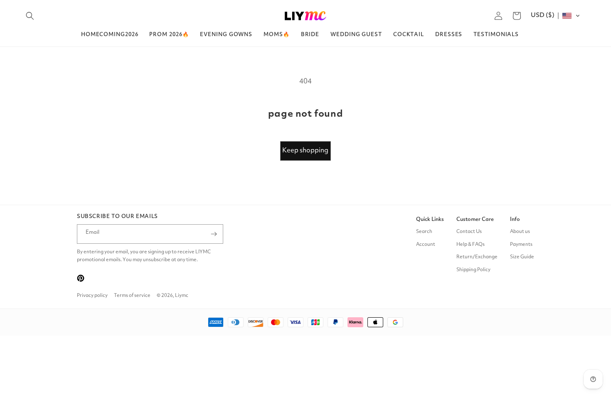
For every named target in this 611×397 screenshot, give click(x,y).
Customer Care (475, 219)
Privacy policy (92, 295)
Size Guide (522, 257)
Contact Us (469, 231)
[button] (30, 16)
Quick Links (430, 219)
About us (520, 231)
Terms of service (132, 295)
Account (425, 244)
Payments (521, 244)
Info (515, 219)
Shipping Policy (473, 269)
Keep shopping (305, 150)
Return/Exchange (477, 257)
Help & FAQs (470, 244)
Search (424, 231)
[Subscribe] (213, 234)
